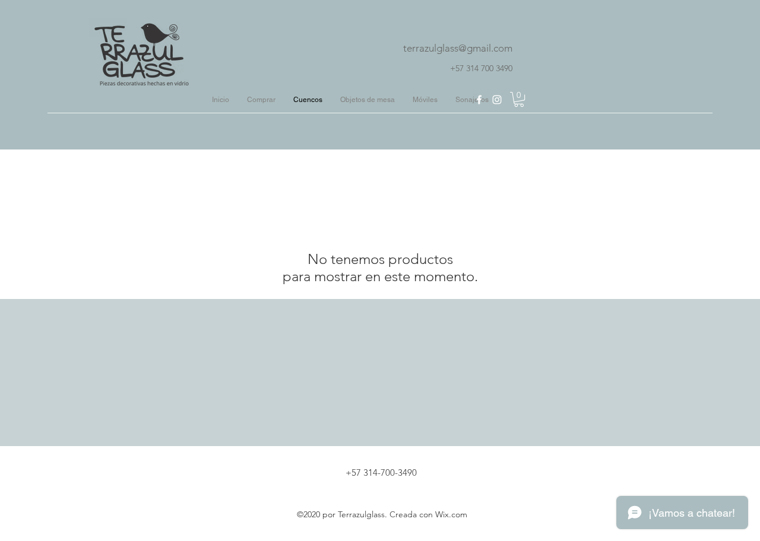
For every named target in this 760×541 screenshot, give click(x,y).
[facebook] (479, 100)
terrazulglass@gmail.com (457, 48)
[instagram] (497, 100)
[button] (519, 99)
